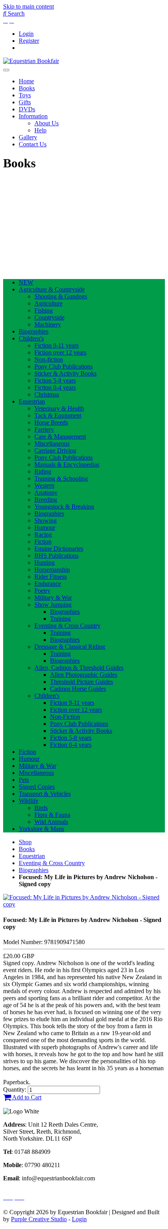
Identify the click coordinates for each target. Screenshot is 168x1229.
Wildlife (28, 800)
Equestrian (32, 401)
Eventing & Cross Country (67, 625)
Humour (44, 527)
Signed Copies (37, 786)
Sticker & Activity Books (65, 373)
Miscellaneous (52, 443)
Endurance (47, 583)
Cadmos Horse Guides (78, 688)
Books (27, 88)
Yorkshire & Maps (41, 828)
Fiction (43, 541)
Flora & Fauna (52, 814)
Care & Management (60, 436)
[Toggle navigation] (6, 70)
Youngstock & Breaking (64, 506)
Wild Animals (51, 821)
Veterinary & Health (59, 408)
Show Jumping (52, 604)
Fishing (43, 310)
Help (40, 130)
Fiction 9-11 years (56, 345)
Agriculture (48, 303)
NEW (26, 282)
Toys (25, 95)
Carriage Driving (55, 450)
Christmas (46, 394)
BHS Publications (56, 555)
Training (60, 618)
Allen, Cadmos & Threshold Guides (78, 667)
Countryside (49, 317)
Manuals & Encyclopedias (66, 464)
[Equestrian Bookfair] (31, 61)
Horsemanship (52, 569)
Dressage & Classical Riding (69, 646)
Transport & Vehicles (45, 793)
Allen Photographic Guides (83, 674)
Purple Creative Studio (39, 1219)
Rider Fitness (50, 576)
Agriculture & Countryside (52, 289)
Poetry (42, 590)
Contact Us (32, 144)
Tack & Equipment (57, 415)
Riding (42, 471)
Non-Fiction (65, 716)
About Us (46, 123)
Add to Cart (26, 1097)
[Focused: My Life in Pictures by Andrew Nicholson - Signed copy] (84, 904)
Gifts (25, 102)
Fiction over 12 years (60, 352)
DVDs (27, 109)
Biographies (33, 331)
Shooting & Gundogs (60, 296)
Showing (45, 520)
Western (44, 485)
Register (29, 40)
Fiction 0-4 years (55, 387)
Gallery (28, 137)
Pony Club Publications (63, 366)
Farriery (44, 429)
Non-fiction (48, 359)
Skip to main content (28, 6)
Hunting (44, 562)
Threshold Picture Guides (81, 681)
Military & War (53, 597)
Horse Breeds (51, 422)
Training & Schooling (61, 478)
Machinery (47, 324)
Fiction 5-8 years (55, 380)
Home (26, 81)
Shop (25, 842)
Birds (41, 807)
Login (26, 33)
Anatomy (45, 492)
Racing (43, 534)
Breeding (45, 499)
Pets (24, 779)
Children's (31, 338)
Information (33, 116)
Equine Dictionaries (58, 548)
